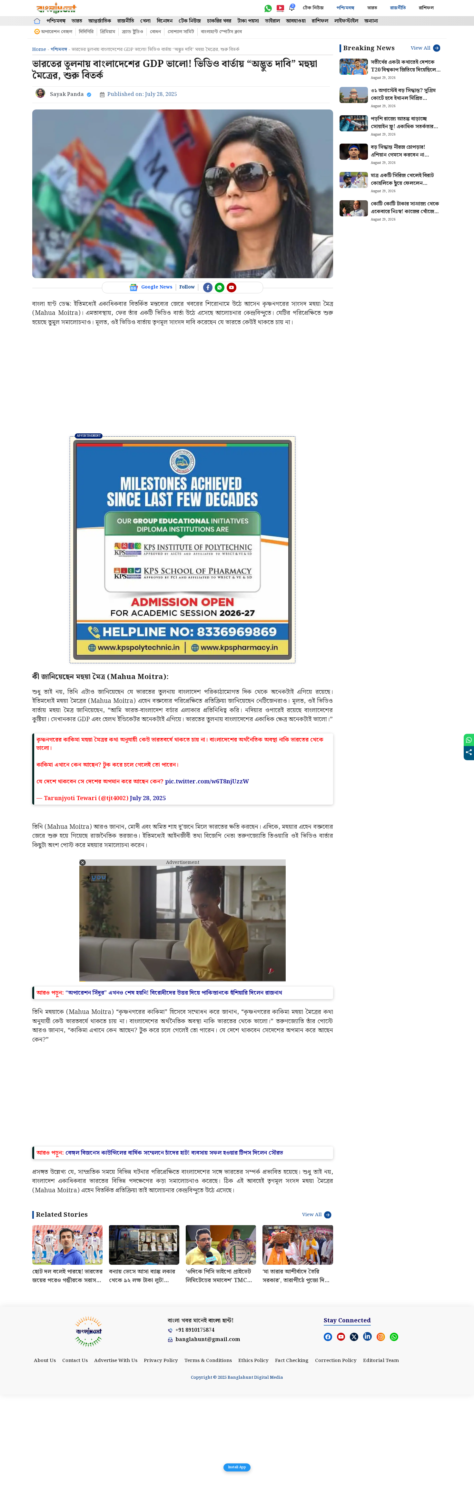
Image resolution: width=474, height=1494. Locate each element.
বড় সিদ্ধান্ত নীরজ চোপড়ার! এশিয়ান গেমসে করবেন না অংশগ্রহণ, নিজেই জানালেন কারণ (405, 155)
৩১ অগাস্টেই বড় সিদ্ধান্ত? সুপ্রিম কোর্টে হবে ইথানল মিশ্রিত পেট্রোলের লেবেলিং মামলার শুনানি (403, 102)
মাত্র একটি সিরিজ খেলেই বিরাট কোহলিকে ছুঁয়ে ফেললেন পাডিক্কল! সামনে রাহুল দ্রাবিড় (402, 183)
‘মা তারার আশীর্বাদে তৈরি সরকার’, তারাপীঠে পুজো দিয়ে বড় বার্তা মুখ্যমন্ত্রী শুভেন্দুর (296, 1379)
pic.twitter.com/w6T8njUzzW (207, 881)
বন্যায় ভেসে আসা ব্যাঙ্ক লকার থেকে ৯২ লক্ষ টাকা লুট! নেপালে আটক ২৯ (142, 1379)
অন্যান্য (371, 21)
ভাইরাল (272, 21)
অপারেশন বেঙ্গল (56, 32)
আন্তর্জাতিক (99, 21)
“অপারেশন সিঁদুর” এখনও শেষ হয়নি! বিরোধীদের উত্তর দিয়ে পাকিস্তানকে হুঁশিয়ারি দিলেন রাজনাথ (173, 1092)
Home (39, 49)
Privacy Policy (161, 1460)
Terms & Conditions (208, 1460)
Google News (157, 287)
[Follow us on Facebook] (208, 287)
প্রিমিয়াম (107, 32)
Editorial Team (381, 1460)
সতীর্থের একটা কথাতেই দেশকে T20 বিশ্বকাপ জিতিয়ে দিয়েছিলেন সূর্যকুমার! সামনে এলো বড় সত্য (405, 70)
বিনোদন (165, 21)
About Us (45, 1460)
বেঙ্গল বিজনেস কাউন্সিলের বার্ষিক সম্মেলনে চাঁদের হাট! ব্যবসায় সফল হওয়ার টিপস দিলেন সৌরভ (174, 1252)
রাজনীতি (398, 8)
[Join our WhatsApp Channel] (219, 287)
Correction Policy (336, 1460)
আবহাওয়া (296, 21)
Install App (237, 1467)
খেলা (145, 21)
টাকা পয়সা (248, 21)
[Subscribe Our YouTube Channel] (231, 287)
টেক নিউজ (313, 8)
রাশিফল (426, 8)
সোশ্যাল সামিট (181, 32)
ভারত (372, 8)
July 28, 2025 (148, 898)
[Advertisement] (182, 381)
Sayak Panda (67, 94)
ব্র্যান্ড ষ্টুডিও (132, 32)
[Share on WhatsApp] (469, 740)
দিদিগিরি (86, 32)
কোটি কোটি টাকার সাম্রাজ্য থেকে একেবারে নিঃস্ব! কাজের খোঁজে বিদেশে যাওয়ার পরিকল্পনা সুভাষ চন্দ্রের (405, 215)
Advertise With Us (115, 1460)
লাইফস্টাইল (346, 21)
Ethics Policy (253, 1460)
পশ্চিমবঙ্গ (345, 8)
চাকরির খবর (219, 21)
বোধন (155, 32)
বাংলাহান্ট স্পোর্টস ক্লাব (221, 32)
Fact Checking (292, 1460)
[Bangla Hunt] (57, 8)
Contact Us (75, 1460)
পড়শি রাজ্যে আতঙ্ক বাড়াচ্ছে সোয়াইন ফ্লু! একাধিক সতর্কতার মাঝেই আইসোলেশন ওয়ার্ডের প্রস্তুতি (402, 130)
